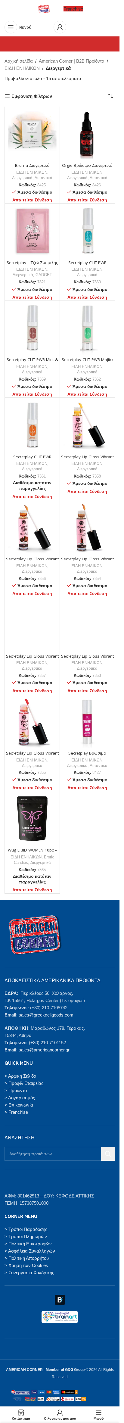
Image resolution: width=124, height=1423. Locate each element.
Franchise (73, 8)
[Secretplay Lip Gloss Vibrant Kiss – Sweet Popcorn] (32, 721)
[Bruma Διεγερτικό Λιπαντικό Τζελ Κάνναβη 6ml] (32, 133)
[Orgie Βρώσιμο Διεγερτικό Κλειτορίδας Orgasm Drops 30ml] (87, 133)
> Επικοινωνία (19, 1104)
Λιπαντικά (43, 178)
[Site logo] (43, 8)
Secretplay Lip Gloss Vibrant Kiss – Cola (87, 561)
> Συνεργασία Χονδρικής (29, 1272)
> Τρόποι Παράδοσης (26, 1229)
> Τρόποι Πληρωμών (26, 1236)
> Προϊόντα (16, 1090)
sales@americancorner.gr (44, 1049)
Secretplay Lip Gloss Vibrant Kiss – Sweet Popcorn (32, 755)
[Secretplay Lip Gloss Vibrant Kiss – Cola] (87, 527)
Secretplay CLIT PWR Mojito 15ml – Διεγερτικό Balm (87, 362)
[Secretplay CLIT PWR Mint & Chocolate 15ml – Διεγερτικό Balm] (32, 328)
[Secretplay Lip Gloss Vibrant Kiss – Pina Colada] (87, 425)
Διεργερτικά (22, 178)
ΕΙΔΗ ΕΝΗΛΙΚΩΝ (22, 68)
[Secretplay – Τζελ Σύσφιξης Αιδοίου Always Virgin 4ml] (32, 230)
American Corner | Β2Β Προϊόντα (71, 61)
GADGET (44, 274)
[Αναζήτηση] (108, 1154)
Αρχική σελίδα (19, 61)
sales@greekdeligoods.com (46, 1014)
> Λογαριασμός (20, 1097)
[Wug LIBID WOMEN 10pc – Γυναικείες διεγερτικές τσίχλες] (32, 818)
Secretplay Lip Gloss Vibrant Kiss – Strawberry (87, 659)
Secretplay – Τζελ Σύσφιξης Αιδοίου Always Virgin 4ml (32, 265)
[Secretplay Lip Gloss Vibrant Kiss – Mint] (32, 624)
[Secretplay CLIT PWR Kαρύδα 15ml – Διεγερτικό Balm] (87, 230)
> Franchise (16, 1111)
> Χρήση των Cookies (26, 1265)
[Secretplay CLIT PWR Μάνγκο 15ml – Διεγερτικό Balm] (32, 425)
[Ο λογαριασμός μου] (60, 27)
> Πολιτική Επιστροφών (28, 1243)
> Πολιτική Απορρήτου (27, 1257)
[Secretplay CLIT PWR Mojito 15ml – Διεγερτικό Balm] (87, 328)
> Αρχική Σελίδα (20, 1075)
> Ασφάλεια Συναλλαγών (30, 1250)
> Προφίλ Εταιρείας (24, 1082)
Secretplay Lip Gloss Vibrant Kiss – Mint (32, 659)
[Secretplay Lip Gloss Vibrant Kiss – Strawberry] (87, 624)
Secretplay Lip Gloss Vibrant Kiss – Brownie (32, 561)
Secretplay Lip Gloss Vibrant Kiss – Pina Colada (87, 459)
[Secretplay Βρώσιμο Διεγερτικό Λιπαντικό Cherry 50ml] (87, 721)
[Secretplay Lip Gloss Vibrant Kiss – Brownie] (32, 527)
